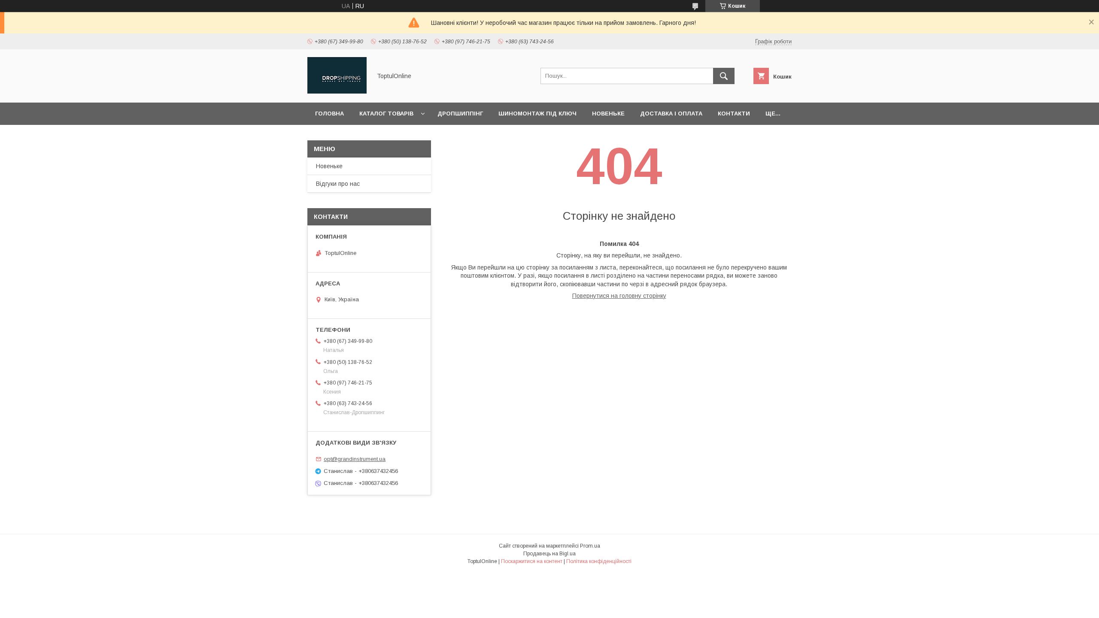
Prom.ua (590, 546)
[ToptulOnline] (337, 91)
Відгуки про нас (338, 183)
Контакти (734, 113)
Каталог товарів (386, 113)
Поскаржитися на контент (531, 561)
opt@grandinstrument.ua (355, 459)
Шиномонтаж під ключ (537, 113)
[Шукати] (724, 76)
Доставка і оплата (671, 113)
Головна (329, 113)
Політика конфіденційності (598, 561)
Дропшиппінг (460, 113)
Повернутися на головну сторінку (619, 295)
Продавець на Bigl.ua (549, 554)
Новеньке (608, 113)
